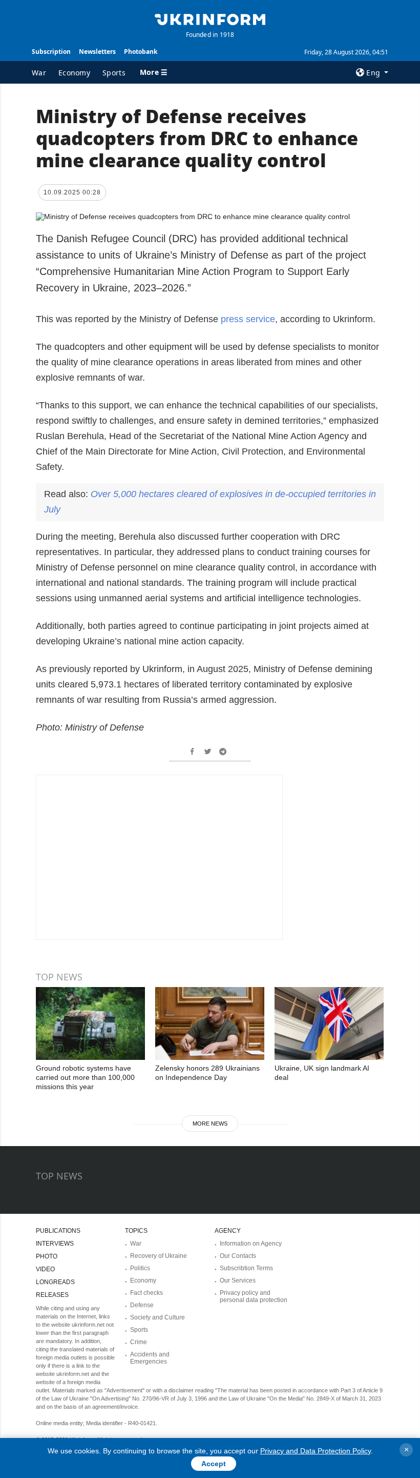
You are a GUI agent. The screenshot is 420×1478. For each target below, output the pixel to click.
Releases (52, 1294)
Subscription (51, 51)
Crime (138, 1342)
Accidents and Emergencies (150, 1358)
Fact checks (146, 1292)
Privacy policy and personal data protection (253, 1296)
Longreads (55, 1282)
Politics (140, 1268)
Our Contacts (238, 1255)
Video (45, 1269)
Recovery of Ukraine (158, 1255)
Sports (113, 72)
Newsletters (97, 51)
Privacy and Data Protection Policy (315, 1451)
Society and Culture (157, 1317)
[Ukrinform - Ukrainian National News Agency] (210, 18)
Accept (213, 1464)
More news (210, 1123)
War (39, 72)
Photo (46, 1256)
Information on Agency (251, 1243)
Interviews (55, 1243)
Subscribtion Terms (246, 1268)
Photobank (140, 51)
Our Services (238, 1280)
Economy (74, 72)
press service (248, 319)
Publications (58, 1230)
